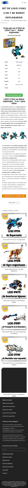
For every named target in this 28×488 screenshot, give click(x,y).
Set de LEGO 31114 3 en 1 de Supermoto (14, 239)
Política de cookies (7, 457)
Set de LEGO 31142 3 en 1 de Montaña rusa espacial (14, 363)
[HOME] (1, 20)
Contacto (5, 473)
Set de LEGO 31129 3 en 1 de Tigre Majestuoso (14, 270)
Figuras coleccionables (8, 403)
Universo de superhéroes (9, 416)
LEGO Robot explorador (14, 35)
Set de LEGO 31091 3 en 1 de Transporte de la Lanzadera (14, 332)
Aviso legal (5, 470)
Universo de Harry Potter (9, 406)
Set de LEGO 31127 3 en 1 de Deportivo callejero (14, 395)
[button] (2, 136)
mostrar (17, 202)
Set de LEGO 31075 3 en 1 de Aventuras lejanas (14, 301)
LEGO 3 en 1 (5, 23)
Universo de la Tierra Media (9, 413)
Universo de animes (7, 409)
